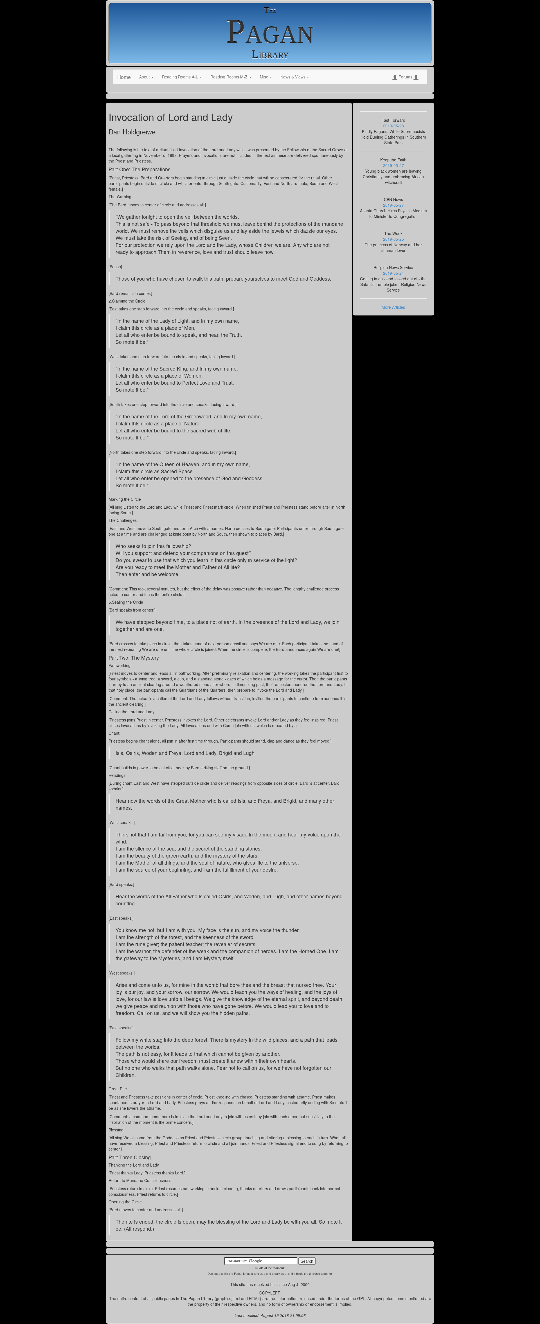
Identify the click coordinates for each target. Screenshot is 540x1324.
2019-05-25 (393, 239)
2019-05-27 (393, 165)
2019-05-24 (393, 273)
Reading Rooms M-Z (229, 77)
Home (124, 76)
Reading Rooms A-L (180, 77)
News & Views (292, 77)
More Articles (393, 307)
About (145, 77)
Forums (405, 77)
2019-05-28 (393, 125)
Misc (264, 77)
